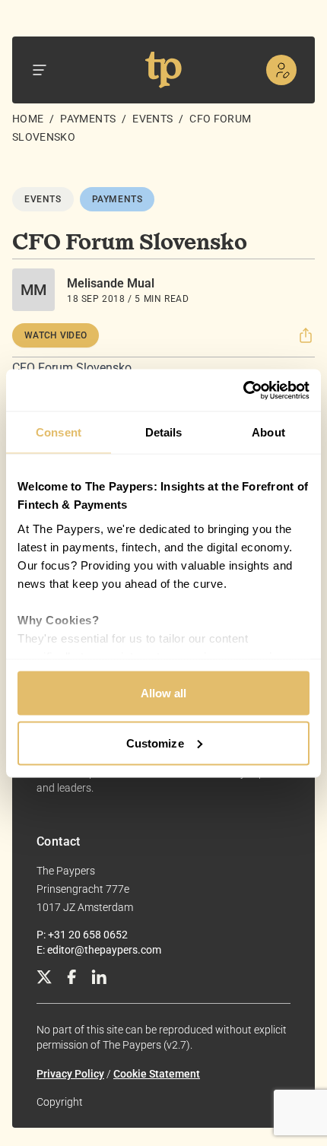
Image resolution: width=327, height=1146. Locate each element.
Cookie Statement (156, 1074)
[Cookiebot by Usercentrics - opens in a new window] (243, 390)
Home (27, 119)
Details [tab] (164, 432)
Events (152, 119)
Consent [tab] (58, 432)
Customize (155, 742)
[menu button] (39, 70)
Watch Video (55, 335)
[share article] (306, 335)
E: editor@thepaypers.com (99, 950)
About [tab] (268, 432)
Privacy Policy (70, 1074)
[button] (306, 335)
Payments (88, 119)
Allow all (164, 693)
